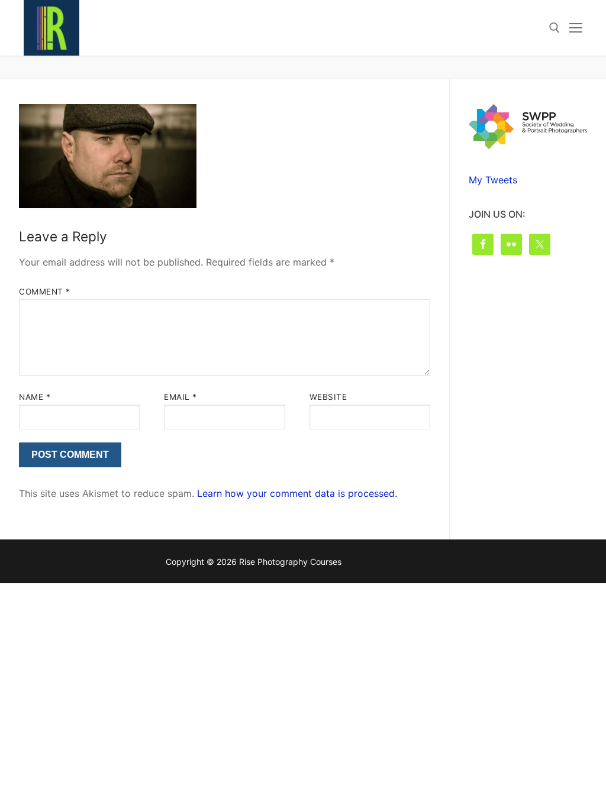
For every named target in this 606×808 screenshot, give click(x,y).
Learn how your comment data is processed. (297, 493)
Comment (44, 291)
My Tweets (493, 180)
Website (328, 397)
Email (180, 397)
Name (34, 397)
